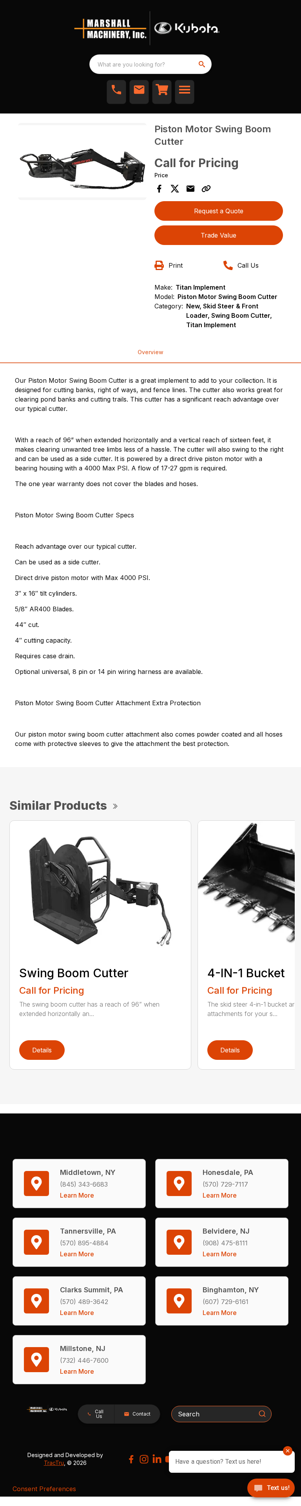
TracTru (54, 1462)
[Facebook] (131, 1459)
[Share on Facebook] (159, 188)
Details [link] (42, 1050)
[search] (202, 64)
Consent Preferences (44, 1489)
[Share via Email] (190, 188)
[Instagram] (144, 1459)
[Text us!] (271, 1489)
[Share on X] (175, 188)
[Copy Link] (206, 188)
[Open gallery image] (82, 161)
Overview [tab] (150, 352)
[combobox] (150, 64)
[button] (116, 92)
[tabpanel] (82, 162)
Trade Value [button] (218, 235)
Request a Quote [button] (218, 211)
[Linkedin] (157, 1459)
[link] (162, 92)
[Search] (262, 1414)
